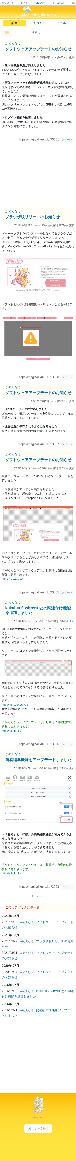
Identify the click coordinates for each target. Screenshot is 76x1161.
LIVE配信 (41, 3)
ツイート (67, 139)
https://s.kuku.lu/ (12, 579)
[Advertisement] (38, 175)
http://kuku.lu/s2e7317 (16, 704)
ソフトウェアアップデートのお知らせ (38, 49)
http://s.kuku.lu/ (11, 730)
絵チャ (24, 3)
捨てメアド (8, 3)
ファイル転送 (57, 3)
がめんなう (13, 43)
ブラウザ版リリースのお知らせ (32, 217)
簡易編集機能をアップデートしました (38, 760)
